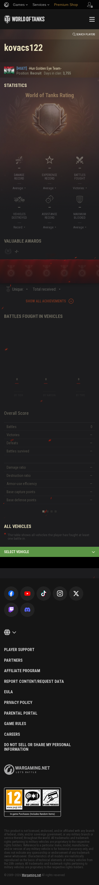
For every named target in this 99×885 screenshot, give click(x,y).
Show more (49, 86)
